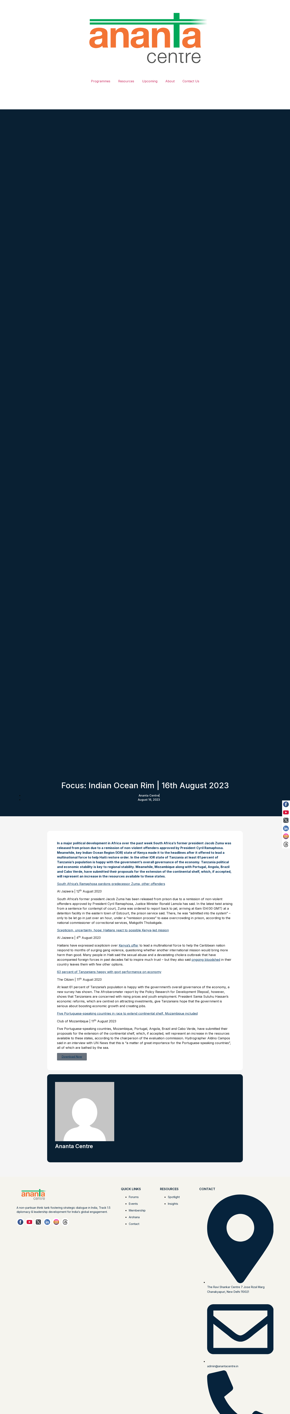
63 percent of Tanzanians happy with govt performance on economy (109, 972)
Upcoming (149, 81)
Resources (126, 81)
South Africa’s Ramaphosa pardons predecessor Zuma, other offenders (111, 884)
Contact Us (190, 81)
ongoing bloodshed (206, 960)
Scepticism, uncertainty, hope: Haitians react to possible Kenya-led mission (113, 930)
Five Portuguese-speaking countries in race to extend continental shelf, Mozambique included (127, 1013)
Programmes (100, 81)
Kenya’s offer (128, 945)
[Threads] (65, 1222)
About (170, 81)
